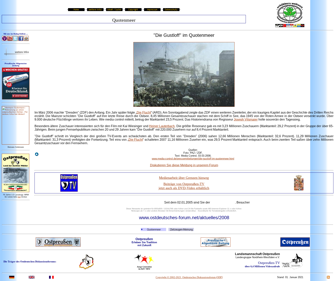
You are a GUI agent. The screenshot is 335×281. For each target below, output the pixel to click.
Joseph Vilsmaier (246, 119)
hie (19, 197)
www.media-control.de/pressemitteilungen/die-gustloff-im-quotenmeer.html (193, 158)
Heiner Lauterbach (162, 126)
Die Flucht (144, 112)
